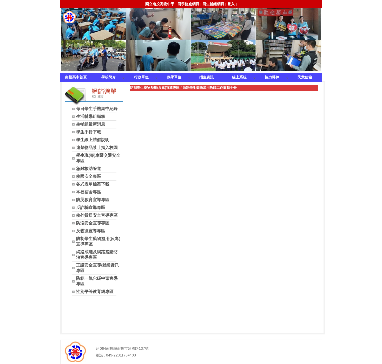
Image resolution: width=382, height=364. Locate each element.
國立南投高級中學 (159, 4)
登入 (231, 4)
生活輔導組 (69, 17)
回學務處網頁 (188, 4)
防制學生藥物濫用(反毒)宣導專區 (155, 88)
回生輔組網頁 (213, 4)
